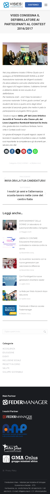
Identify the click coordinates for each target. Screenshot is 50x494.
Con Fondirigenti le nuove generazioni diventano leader (31, 278)
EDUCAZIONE (22, 163)
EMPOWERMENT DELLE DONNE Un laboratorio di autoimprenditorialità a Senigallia (33, 224)
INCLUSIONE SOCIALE (12, 360)
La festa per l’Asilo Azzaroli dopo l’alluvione (33, 293)
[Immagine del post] (10, 225)
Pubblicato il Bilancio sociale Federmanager (31, 308)
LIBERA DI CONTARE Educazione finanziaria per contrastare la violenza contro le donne (33, 243)
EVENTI (6, 356)
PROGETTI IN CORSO (11, 364)
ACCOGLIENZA (9, 349)
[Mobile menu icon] (45, 4)
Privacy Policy (11, 471)
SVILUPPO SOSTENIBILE (13, 372)
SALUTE (6, 368)
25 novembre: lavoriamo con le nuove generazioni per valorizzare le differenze (32, 262)
